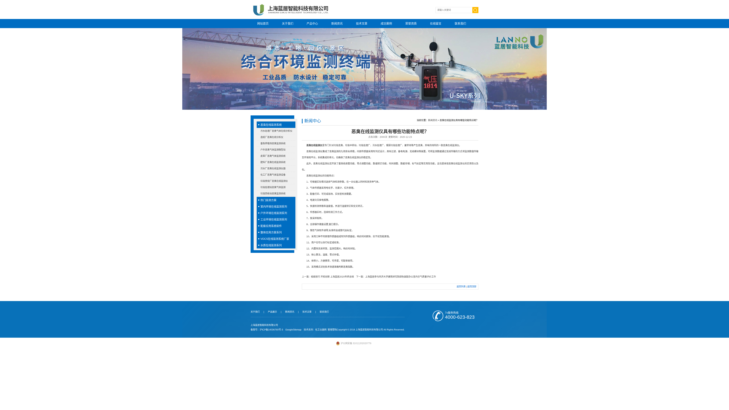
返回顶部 (471, 286)
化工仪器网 (321, 329)
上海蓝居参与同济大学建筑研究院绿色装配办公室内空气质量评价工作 (400, 276)
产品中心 (312, 23)
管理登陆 (332, 329)
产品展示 (272, 312)
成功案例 (386, 23)
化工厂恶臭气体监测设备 (273, 174)
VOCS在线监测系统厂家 (274, 238)
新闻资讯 (337, 23)
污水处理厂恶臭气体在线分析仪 (276, 131)
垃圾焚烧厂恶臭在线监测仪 (274, 181)
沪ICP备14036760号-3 (271, 329)
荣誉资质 (411, 23)
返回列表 (461, 286)
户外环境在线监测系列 (273, 212)
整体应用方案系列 (271, 232)
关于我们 (287, 23)
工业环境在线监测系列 (273, 219)
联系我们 (460, 23)
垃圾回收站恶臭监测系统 (273, 193)
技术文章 (361, 23)
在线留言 (435, 23)
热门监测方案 (268, 200)
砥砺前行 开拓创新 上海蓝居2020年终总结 (332, 276)
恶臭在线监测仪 (314, 145)
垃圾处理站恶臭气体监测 (273, 187)
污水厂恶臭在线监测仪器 (273, 168)
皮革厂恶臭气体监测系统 (273, 156)
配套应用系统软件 (271, 225)
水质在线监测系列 (271, 245)
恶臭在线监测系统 (271, 124)
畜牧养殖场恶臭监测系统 (273, 143)
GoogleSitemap (293, 329)
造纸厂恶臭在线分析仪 (271, 137)
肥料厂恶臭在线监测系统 (273, 162)
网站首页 (263, 23)
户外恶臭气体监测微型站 (273, 149)
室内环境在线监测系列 (273, 206)
